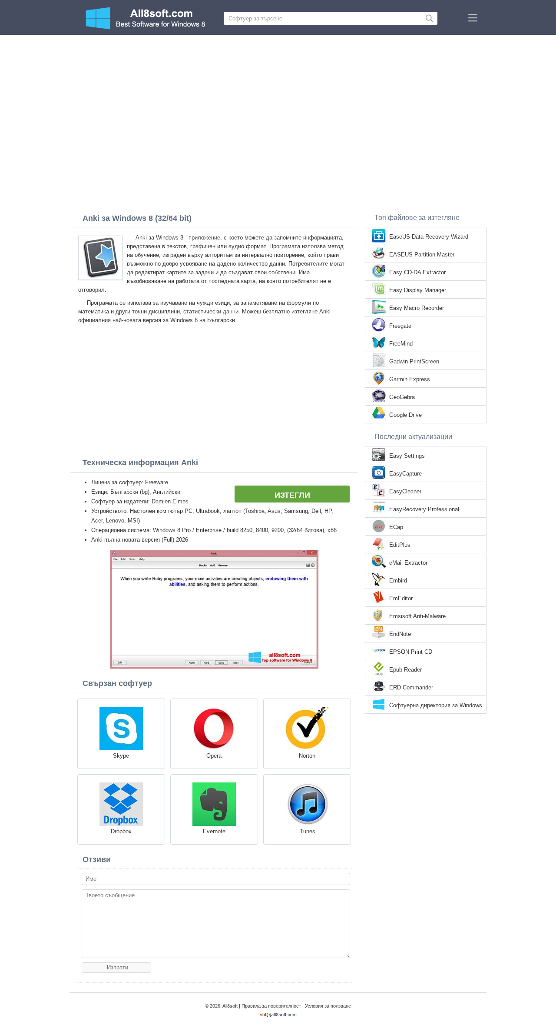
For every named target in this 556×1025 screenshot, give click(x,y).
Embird (398, 580)
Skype (121, 755)
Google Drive (405, 415)
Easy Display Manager (417, 290)
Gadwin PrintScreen (414, 361)
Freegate (400, 326)
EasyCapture (405, 473)
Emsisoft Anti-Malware (417, 616)
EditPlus (399, 545)
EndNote (400, 634)
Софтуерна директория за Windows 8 (435, 706)
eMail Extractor (408, 562)
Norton (307, 755)
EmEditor (401, 598)
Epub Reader (405, 669)
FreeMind (401, 343)
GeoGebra (402, 397)
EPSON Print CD (410, 652)
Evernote (214, 831)
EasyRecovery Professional (424, 509)
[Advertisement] (278, 100)
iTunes (306, 831)
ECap (396, 527)
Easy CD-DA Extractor (417, 272)
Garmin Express (409, 379)
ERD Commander (411, 687)
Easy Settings (407, 456)
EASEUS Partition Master (421, 254)
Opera (214, 755)
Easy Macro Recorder (416, 308)
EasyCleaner (405, 491)
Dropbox (121, 831)
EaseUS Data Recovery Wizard (428, 236)
